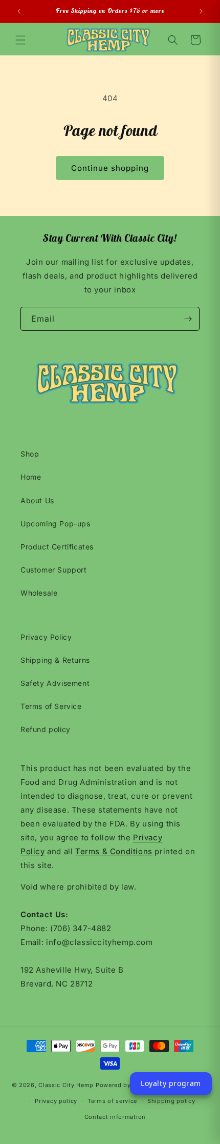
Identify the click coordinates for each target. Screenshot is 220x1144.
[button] (20, 40)
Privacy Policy (46, 637)
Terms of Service (51, 706)
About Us (37, 500)
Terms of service (112, 1100)
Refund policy (45, 729)
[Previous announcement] (19, 11)
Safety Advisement (55, 683)
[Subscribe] (188, 319)
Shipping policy (171, 1100)
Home (30, 476)
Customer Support (53, 569)
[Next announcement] (201, 11)
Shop (29, 453)
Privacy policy (56, 1100)
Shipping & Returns (55, 660)
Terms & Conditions (113, 851)
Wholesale (38, 592)
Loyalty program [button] (171, 1083)
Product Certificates (57, 546)
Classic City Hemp (66, 1085)
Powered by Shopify (126, 1085)
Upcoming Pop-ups (55, 523)
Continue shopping (110, 168)
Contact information (115, 1116)
